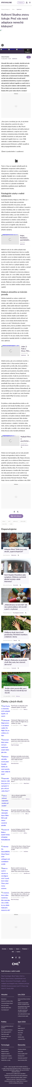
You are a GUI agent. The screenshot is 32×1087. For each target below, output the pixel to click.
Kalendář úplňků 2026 (6, 1007)
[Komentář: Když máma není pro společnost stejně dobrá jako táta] (5, 746)
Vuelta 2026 (10, 988)
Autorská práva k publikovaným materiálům (15, 1073)
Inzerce (17, 949)
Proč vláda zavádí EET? (6, 1032)
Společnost (19, 9)
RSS (13, 951)
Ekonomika (21, 1045)
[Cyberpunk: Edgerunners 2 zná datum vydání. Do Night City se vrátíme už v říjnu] (5, 728)
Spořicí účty (20, 1051)
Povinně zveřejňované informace (16, 1083)
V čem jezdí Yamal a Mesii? (7, 1003)
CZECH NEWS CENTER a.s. (22, 1066)
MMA (19, 1026)
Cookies (24, 1077)
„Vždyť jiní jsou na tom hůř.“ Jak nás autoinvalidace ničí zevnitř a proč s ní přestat (15, 607)
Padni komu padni (5, 1034)
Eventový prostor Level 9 (14, 986)
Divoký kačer (4, 1038)
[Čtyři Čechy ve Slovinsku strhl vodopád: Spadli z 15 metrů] (5, 711)
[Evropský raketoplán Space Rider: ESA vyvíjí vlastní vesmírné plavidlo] (5, 818)
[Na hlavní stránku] (6, 2)
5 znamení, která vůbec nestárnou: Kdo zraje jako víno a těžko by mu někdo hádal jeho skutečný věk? (20, 894)
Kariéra (18, 951)
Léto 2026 (21, 994)
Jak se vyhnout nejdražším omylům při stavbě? (18, 796)
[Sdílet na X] (17, 511)
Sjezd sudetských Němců (6, 1029)
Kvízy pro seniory (5, 1005)
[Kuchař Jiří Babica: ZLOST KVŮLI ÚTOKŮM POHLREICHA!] (5, 836)
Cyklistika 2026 (21, 1039)
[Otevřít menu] (29, 2)
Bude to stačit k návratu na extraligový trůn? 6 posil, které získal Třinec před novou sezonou (20, 869)
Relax (13, 9)
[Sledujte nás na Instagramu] (19, 957)
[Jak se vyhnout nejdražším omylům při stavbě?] (6, 801)
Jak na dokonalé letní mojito (24, 1014)
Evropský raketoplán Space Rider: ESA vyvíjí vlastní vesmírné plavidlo (20, 810)
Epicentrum (3, 999)
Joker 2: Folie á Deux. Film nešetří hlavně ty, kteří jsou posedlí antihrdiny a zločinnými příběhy (25, 349)
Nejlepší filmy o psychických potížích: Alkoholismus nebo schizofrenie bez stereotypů (26, 439)
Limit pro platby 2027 (22, 1053)
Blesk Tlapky (15, 976)
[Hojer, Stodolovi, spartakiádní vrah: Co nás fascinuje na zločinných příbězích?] (10, 240)
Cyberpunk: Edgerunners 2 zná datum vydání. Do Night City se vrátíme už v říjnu (19, 722)
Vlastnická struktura (20, 1079)
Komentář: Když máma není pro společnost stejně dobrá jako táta (20, 740)
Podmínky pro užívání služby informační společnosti (16, 1075)
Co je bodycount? (5, 1009)
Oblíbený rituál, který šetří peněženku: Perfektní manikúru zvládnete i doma (15, 635)
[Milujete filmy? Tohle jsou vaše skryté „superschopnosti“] (16, 541)
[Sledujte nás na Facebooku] (16, 957)
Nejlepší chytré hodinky (6, 1055)
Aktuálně (4, 994)
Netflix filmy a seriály (5, 1060)
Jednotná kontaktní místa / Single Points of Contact (15, 1081)
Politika (3, 1022)
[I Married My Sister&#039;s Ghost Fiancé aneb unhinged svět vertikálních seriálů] (5, 855)
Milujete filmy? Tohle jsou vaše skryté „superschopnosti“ (15, 550)
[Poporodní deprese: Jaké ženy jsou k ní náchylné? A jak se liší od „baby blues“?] (5, 784)
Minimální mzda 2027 (22, 1058)
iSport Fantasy (10, 978)
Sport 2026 (22, 1022)
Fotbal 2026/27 (21, 1028)
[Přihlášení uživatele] (26, 2)
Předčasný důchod (22, 1049)
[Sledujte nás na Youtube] (12, 957)
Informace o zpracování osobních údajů (13, 1077)
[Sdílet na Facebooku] (14, 511)
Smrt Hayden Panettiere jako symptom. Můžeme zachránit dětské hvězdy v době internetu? (15, 578)
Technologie (5, 1045)
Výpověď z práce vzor (6, 1036)
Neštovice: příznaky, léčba (7, 1001)
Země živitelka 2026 (22, 1060)
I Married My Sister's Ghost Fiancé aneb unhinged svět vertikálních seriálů (20, 848)
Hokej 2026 (20, 1030)
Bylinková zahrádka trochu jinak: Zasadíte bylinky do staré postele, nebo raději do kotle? (20, 758)
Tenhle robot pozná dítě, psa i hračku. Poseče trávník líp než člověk (16, 691)
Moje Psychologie (6, 976)
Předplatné (24, 949)
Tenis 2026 (20, 1032)
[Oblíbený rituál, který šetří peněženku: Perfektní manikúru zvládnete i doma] (16, 624)
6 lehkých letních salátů (23, 1016)
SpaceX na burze (4, 1049)
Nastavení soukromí (11, 1079)
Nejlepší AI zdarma (5, 1053)
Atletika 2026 (21, 1037)
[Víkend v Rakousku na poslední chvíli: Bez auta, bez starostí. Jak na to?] (16, 651)
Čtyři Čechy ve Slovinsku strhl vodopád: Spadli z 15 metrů (19, 706)
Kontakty (4, 949)
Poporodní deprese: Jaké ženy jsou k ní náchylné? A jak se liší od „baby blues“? (20, 780)
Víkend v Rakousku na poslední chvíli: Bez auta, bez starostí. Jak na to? (15, 662)
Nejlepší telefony (5, 1051)
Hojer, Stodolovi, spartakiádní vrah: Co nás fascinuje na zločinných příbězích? (24, 238)
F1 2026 (20, 1034)
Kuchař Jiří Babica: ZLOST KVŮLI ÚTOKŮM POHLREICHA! (20, 830)
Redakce (11, 949)
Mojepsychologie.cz (5, 9)
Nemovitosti (9, 981)
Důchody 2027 (21, 1055)
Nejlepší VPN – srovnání (6, 1058)
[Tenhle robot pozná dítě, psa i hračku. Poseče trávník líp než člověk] (16, 680)
